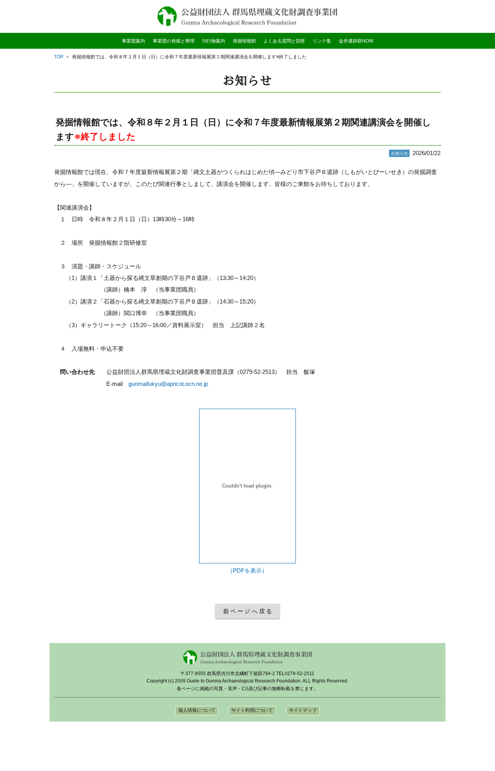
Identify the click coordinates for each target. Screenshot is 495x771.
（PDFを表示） (247, 570)
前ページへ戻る (248, 611)
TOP (58, 57)
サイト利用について (252, 710)
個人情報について (196, 710)
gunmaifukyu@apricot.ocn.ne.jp (168, 383)
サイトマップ (303, 710)
